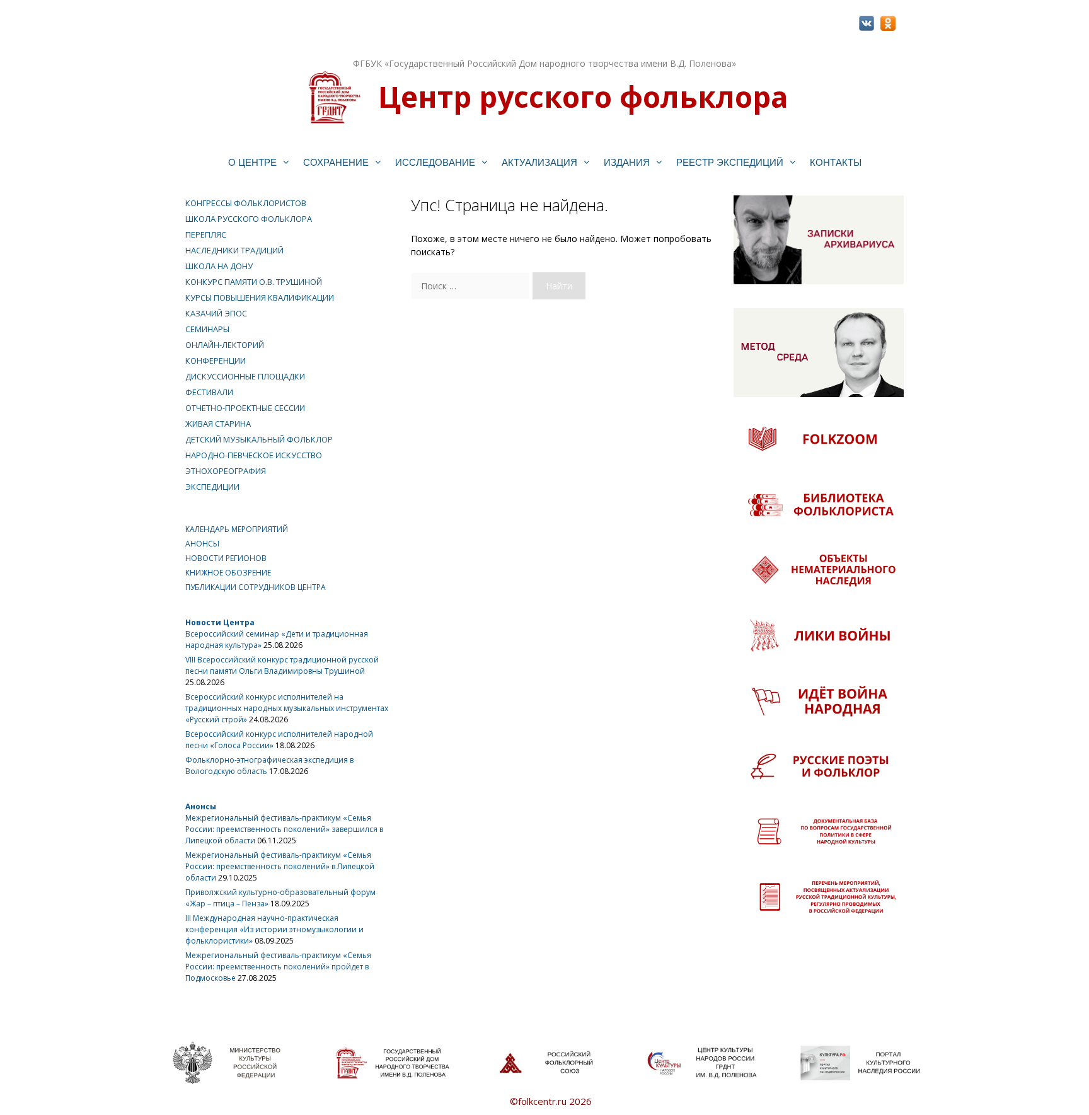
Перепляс (205, 234)
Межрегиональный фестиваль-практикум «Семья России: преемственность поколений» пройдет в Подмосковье (278, 966)
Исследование (435, 162)
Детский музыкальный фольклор (259, 439)
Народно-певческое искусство (253, 455)
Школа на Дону (219, 266)
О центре (252, 162)
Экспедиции (212, 486)
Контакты (835, 162)
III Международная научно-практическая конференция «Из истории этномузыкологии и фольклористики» (274, 929)
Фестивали (209, 392)
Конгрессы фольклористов (245, 203)
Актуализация (539, 162)
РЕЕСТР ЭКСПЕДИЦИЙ (729, 162)
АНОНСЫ (202, 543)
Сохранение (336, 162)
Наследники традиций (234, 250)
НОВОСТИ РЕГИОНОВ (226, 558)
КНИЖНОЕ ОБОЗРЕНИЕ (228, 572)
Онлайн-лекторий (224, 344)
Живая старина (218, 423)
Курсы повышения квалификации (259, 297)
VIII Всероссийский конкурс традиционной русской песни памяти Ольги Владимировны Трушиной (282, 665)
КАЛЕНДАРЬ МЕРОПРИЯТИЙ (236, 529)
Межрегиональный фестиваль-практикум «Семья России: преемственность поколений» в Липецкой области (279, 866)
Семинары (207, 329)
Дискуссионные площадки (245, 376)
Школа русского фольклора (248, 218)
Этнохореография (225, 471)
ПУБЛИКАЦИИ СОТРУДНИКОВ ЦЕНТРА (255, 587)
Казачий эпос (216, 313)
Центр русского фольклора (583, 96)
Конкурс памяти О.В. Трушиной (253, 281)
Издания (627, 162)
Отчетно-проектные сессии (245, 407)
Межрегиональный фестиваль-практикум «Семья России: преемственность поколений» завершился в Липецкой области (284, 829)
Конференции (215, 360)
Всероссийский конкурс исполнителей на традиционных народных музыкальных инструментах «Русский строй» (286, 708)
